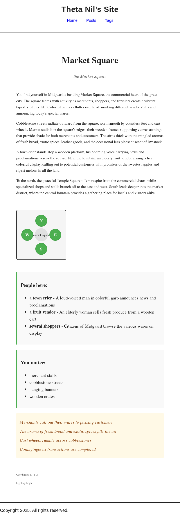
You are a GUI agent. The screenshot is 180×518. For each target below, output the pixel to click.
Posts (91, 20)
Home (72, 20)
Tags (109, 20)
